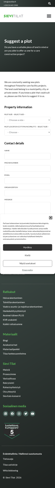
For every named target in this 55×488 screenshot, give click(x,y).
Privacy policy (27, 270)
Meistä (6, 370)
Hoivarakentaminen (12, 298)
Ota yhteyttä (9, 391)
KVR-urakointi (10, 320)
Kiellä (27, 255)
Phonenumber (11, 163)
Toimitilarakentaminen (14, 302)
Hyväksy (27, 247)
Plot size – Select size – (14, 114)
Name (7, 150)
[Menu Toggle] (49, 16)
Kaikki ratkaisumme (12, 324)
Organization (11, 187)
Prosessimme (9, 374)
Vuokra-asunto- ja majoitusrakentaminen (22, 306)
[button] (50, 217)
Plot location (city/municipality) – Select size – (26, 127)
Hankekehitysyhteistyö (14, 311)
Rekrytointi (8, 383)
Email (7, 175)
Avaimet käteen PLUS (13, 315)
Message (8, 199)
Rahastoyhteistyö (11, 387)
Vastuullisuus (9, 378)
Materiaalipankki (11, 349)
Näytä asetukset (28, 263)
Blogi (5, 340)
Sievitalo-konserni (12, 396)
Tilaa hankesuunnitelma (14, 353)
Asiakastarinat (10, 345)
